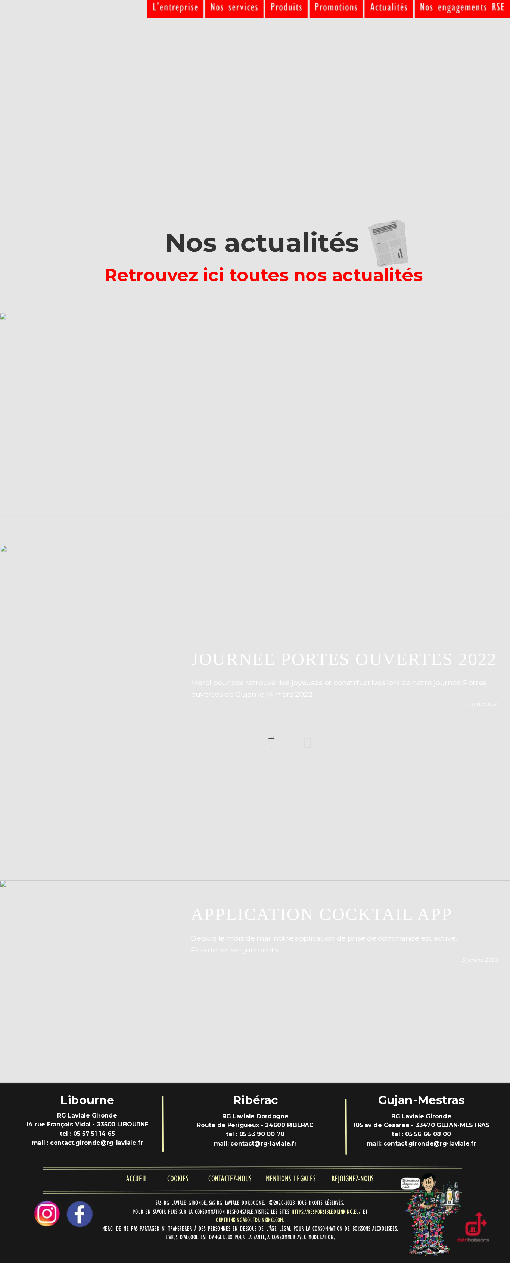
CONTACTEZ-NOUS (229, 1178)
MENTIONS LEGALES (291, 1178)
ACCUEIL (136, 1178)
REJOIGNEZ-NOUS (353, 1178)
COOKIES (177, 1178)
